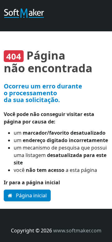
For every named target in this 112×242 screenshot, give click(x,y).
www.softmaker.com (77, 230)
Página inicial (31, 195)
